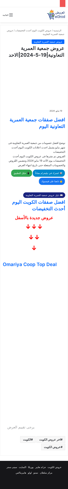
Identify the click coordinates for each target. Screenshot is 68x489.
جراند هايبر (40, 467)
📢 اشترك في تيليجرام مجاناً (48, 173)
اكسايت (22, 467)
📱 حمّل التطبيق (22, 173)
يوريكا (31, 467)
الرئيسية (57, 30)
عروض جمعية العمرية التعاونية (48, 41)
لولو (30, 472)
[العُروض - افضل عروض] (55, 15)
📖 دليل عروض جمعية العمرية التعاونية (44, 195)
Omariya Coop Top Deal (30, 264)
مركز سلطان (46, 472)
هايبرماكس (21, 472)
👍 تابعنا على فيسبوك (51, 181)
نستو (35, 472)
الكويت (27, 439)
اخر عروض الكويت (50, 439)
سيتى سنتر (12, 467)
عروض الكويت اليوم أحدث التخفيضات (33, 30)
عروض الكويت (52, 447)
